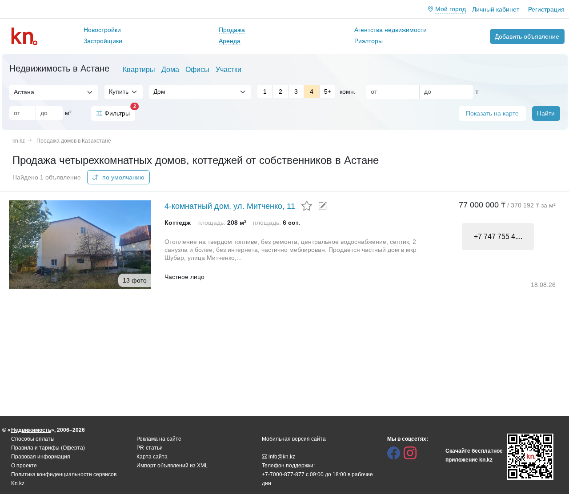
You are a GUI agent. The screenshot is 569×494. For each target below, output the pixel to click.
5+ (327, 91)
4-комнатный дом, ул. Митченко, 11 (229, 206)
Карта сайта (152, 457)
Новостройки (102, 29)
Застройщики (103, 40)
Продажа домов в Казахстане (73, 141)
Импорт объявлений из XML (172, 465)
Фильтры (119, 111)
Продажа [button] (232, 29)
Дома (170, 69)
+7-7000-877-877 (283, 474)
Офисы (197, 69)
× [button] (82, 92)
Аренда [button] (229, 40)
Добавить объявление (527, 36)
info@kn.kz (281, 457)
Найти (546, 113)
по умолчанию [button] (122, 177)
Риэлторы (368, 40)
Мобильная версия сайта (294, 439)
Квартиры (139, 69)
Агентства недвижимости (390, 29)
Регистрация (546, 9)
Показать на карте (492, 113)
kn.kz (18, 141)
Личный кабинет (495, 9)
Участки (228, 69)
